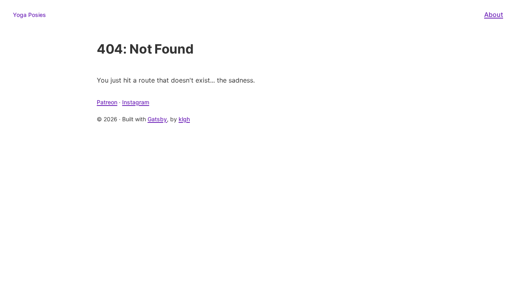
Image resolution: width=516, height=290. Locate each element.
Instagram (135, 102)
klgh (184, 119)
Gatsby (157, 119)
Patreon (107, 102)
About (493, 14)
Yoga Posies (29, 14)
